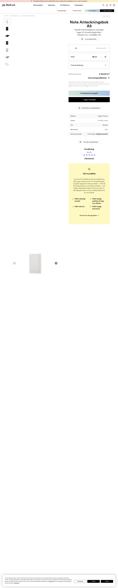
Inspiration (51, 5)
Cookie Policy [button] (51, 581)
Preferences (80, 581)
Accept (107, 581)
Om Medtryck (65, 5)
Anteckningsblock (15, 15)
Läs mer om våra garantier (88, 215)
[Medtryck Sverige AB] (8, 5)
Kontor (6, 15)
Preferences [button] (16, 583)
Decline (93, 581)
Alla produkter (38, 5)
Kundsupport (79, 5)
